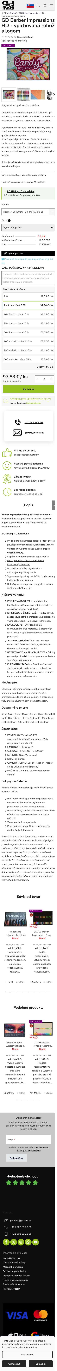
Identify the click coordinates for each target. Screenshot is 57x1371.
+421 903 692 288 (34, 422)
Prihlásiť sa (16, 1158)
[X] (13, 1242)
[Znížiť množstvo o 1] (37, 379)
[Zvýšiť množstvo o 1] (52, 379)
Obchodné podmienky (14, 1271)
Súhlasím (41, 1363)
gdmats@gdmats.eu (34, 432)
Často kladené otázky (14, 1262)
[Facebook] (6, 1242)
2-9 (11, 982)
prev (3, 927)
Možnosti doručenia (13, 1267)
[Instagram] (21, 1242)
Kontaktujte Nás (11, 1258)
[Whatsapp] (28, 1242)
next (54, 927)
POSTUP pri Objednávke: (20, 191)
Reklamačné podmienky (15, 1280)
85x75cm (36, 982)
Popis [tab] (28, 505)
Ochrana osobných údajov (16, 1275)
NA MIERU (35, 1093)
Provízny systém (11, 1288)
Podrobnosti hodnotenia (14, 40)
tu (35, 1347)
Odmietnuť (14, 1363)
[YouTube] (35, 1242)
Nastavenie (27, 1354)
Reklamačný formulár (14, 1284)
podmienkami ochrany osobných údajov (33, 1149)
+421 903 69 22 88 (21, 1227)
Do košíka (28, 389)
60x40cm (9, 1093)
